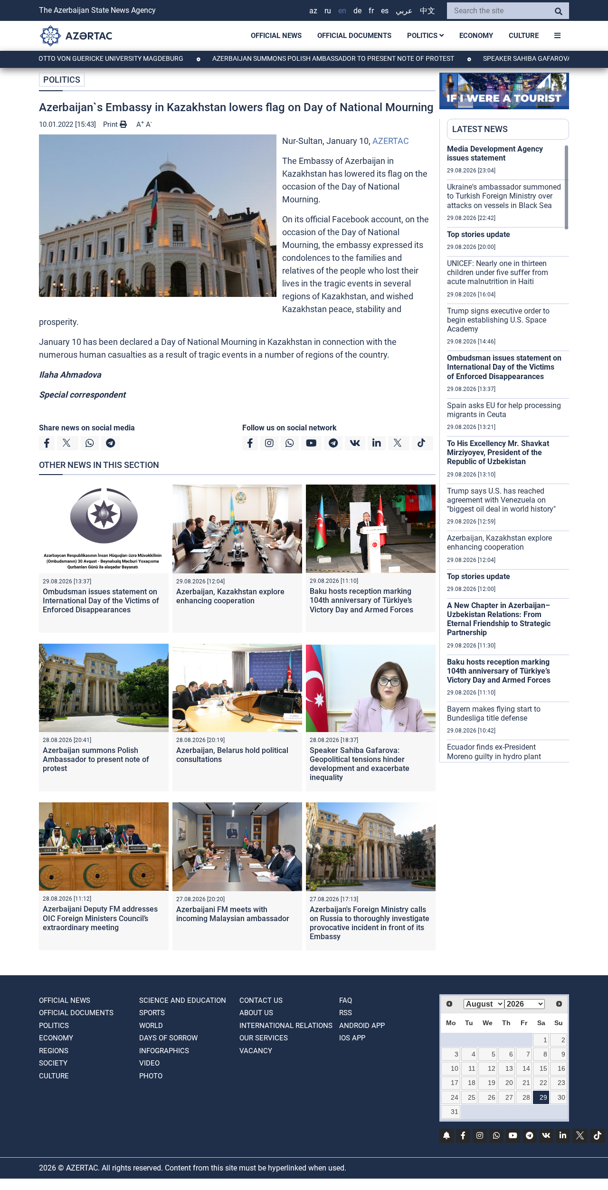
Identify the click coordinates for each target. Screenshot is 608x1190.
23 (561, 1082)
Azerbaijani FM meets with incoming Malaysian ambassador (232, 914)
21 (526, 1082)
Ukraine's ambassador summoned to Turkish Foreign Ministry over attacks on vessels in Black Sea (504, 195)
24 (454, 1097)
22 (543, 1082)
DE (357, 10)
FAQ (345, 1000)
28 (526, 1097)
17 (454, 1082)
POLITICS (423, 35)
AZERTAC (390, 141)
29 (543, 1097)
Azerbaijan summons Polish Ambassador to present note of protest (296, 58)
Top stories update (478, 234)
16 (561, 1068)
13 (509, 1068)
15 (543, 1068)
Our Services (263, 1038)
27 (509, 1097)
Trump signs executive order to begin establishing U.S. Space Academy (498, 319)
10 (454, 1068)
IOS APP (352, 1038)
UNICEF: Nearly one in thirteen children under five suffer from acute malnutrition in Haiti (497, 272)
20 (509, 1082)
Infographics (164, 1051)
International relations (285, 1025)
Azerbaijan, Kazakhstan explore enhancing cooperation (230, 596)
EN (342, 10)
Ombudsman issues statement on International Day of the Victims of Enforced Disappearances (101, 600)
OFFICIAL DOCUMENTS (354, 35)
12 (491, 1068)
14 (526, 1068)
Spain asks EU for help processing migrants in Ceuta (504, 410)
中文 (427, 10)
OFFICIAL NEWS (276, 35)
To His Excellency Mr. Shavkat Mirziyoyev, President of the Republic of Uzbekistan (498, 452)
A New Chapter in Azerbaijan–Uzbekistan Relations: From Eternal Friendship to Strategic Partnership (499, 619)
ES (385, 10)
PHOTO (150, 1076)
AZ (313, 10)
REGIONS (53, 1051)
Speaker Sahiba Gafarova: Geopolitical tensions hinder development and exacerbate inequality (359, 764)
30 (561, 1097)
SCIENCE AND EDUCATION (182, 1000)
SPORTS (152, 1013)
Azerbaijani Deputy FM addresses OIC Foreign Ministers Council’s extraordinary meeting (100, 918)
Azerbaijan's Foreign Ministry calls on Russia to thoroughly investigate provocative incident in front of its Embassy (369, 923)
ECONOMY (476, 35)
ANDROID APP (362, 1025)
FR (371, 10)
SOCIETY (53, 1063)
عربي (404, 10)
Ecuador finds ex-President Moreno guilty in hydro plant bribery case (494, 756)
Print (111, 124)
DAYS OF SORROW (168, 1038)
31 (454, 1111)
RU (327, 10)
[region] (508, 453)
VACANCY (255, 1051)
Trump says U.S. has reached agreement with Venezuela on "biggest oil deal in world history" (501, 500)
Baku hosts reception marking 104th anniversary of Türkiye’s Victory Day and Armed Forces (361, 600)
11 (471, 1068)
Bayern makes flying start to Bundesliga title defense (494, 713)
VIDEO (149, 1063)
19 (491, 1082)
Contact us (261, 1000)
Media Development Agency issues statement (495, 153)
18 (471, 1082)
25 (471, 1097)
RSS (345, 1013)
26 (491, 1097)
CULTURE (524, 35)
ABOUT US (256, 1013)
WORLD (151, 1025)
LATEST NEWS (480, 129)
